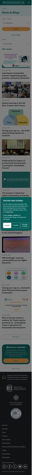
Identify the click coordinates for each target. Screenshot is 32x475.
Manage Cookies (24, 225)
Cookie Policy (9, 212)
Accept (7, 225)
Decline (15, 225)
